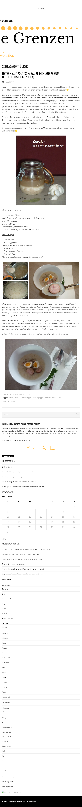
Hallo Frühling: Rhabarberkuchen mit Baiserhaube (19, 482)
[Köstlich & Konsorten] (11, 792)
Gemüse (5, 623)
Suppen (27, 394)
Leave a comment (9, 401)
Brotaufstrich (6, 599)
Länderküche (6, 732)
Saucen (4, 677)
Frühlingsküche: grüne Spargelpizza (14, 477)
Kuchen (4, 643)
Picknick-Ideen (7, 658)
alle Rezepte (14, 394)
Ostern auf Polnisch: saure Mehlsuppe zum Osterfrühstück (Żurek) (30, 75)
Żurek (59, 398)
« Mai (4, 539)
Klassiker (5, 638)
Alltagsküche (6, 718)
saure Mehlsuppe (50, 398)
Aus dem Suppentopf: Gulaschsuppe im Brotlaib (27, 574)
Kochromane (20, 564)
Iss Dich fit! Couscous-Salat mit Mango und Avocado (24, 559)
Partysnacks (6, 653)
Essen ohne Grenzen (15, 802)
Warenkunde (6, 712)
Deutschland (6, 736)
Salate (4, 672)
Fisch (4, 609)
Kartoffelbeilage (7, 728)
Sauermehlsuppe (25, 398)
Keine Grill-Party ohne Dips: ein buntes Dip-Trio (18, 472)
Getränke (5, 633)
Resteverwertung (8, 777)
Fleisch (4, 613)
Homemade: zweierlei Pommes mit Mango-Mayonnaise (26, 569)
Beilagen (5, 589)
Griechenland (6, 746)
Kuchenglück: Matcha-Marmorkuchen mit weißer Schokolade (23, 486)
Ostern (10, 398)
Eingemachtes (7, 604)
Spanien (5, 766)
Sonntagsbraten (7, 786)
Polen (21, 394)
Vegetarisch (6, 697)
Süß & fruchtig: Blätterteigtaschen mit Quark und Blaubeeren (30, 549)
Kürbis (4, 627)
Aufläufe (5, 723)
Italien (4, 751)
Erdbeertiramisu (7, 467)
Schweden (5, 761)
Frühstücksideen (7, 618)
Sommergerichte (8, 782)
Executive (33, 802)
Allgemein (5, 708)
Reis (3, 667)
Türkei (4, 771)
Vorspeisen (6, 702)
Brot (3, 594)
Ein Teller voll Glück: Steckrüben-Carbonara (24, 554)
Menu (42, 8)
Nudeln (4, 648)
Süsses (4, 687)
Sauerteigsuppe (37, 398)
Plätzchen (5, 663)
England (5, 741)
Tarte (4, 692)
